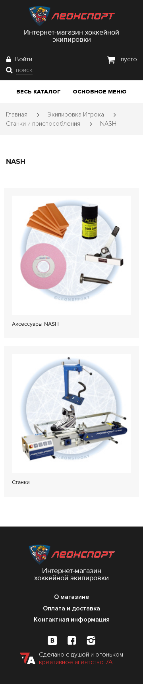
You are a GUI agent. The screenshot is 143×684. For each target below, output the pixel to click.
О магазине (71, 597)
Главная (16, 115)
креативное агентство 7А (75, 662)
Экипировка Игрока (75, 115)
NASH (108, 124)
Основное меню (100, 91)
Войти (23, 59)
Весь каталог (38, 91)
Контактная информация (72, 620)
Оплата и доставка (71, 608)
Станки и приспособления (43, 124)
